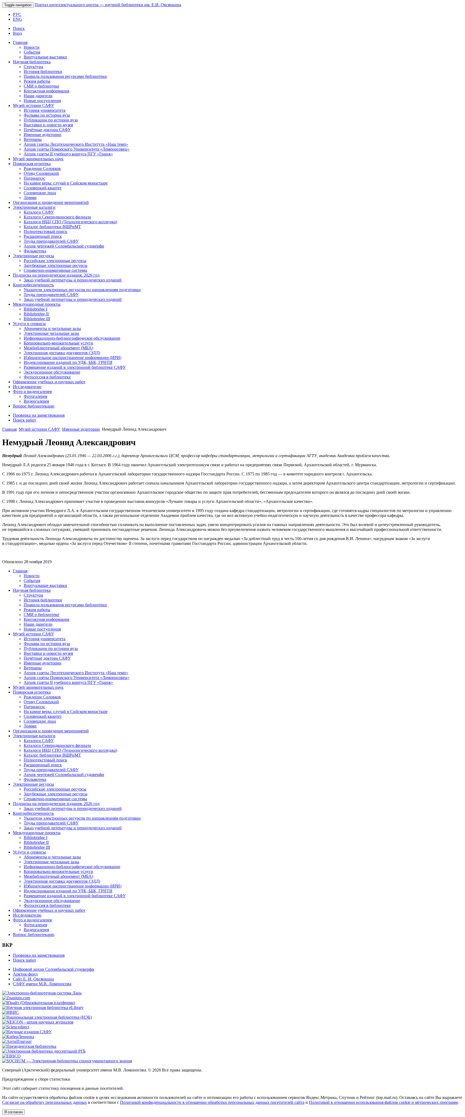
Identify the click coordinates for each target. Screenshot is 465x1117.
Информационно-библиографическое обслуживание (72, 338)
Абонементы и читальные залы (52, 328)
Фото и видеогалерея (32, 391)
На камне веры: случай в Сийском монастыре (66, 183)
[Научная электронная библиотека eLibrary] (43, 1007)
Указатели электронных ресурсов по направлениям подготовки (82, 289)
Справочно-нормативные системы (55, 270)
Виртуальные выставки (45, 57)
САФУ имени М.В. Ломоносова (42, 984)
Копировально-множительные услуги (58, 343)
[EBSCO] (11, 1056)
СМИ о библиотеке (41, 86)
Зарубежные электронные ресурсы (55, 265)
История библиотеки (43, 71)
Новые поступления (42, 100)
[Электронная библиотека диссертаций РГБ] (44, 1051)
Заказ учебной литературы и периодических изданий (73, 280)
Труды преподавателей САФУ (51, 241)
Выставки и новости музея (48, 125)
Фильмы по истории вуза (47, 115)
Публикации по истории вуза (51, 120)
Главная (20, 42)
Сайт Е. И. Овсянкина (33, 979)
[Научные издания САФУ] (27, 1031)
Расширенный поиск (43, 236)
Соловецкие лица (40, 192)
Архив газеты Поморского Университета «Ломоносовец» (76, 149)
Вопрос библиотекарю (33, 406)
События (32, 52)
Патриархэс (34, 178)
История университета (44, 110)
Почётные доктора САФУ (47, 129)
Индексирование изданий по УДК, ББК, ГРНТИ (68, 362)
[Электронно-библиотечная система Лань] (42, 993)
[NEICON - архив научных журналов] (37, 1022)
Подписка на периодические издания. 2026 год (56, 275)
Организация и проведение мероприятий (51, 202)
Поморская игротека (32, 163)
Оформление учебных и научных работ (49, 382)
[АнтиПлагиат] (17, 1041)
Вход (17, 33)
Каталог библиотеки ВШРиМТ (52, 226)
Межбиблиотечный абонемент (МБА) (58, 348)
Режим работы (37, 81)
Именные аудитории (42, 134)
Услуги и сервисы (29, 323)
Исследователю (27, 386)
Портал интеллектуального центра (108, 4)
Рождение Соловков (42, 168)
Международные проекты (37, 304)
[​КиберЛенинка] (18, 1036)
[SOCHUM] (67, 1061)
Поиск (19, 28)
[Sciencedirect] (15, 1027)
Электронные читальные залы (51, 333)
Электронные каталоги (34, 207)
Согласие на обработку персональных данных (44, 1102)
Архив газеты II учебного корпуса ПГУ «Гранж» (68, 154)
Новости (32, 47)
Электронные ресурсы (33, 255)
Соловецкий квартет (43, 188)
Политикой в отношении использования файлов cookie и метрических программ (383, 1102)
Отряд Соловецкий (41, 173)
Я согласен (13, 1112)
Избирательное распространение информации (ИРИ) (72, 357)
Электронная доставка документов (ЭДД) (62, 352)
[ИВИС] (10, 1012)
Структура (33, 66)
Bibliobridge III (37, 318)
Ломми (30, 197)
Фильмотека (35, 251)
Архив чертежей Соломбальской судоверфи (64, 246)
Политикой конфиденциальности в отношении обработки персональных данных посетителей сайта (212, 1102)
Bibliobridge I (35, 309)
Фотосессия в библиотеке (47, 377)
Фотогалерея (35, 396)
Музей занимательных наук (38, 158)
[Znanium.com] (16, 998)
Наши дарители (38, 95)
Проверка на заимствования (39, 415)
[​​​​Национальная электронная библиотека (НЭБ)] (47, 1017)
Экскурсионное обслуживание (52, 372)
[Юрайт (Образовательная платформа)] (38, 1002)
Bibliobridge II (36, 314)
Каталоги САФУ (39, 212)
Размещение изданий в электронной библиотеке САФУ (75, 367)
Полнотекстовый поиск (45, 231)
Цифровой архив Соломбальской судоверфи (53, 969)
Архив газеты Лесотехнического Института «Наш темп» (76, 144)
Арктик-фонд (25, 974)
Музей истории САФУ (33, 105)
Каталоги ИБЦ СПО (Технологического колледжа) (70, 222)
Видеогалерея (36, 401)
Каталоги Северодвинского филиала (57, 217)
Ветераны (33, 139)
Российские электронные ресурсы (55, 260)
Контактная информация (46, 91)
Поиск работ (24, 420)
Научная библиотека (32, 62)
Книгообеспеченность (33, 285)
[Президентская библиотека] (29, 1046)
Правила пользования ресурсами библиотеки (65, 76)
